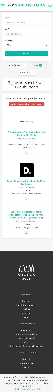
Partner (26, 309)
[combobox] (26, 22)
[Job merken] (27, 152)
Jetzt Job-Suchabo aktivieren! (28, 104)
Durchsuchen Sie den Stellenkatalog (26, 346)
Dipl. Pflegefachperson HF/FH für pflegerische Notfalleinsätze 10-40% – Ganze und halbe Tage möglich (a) (26, 214)
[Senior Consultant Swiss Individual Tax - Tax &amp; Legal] (26, 170)
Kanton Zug (31, 138)
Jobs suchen (26, 330)
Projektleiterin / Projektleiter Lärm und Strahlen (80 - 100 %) (27, 133)
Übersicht (26, 359)
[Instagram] (31, 286)
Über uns (26, 301)
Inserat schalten (26, 363)
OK (38, 389)
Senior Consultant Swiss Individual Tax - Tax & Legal (26, 182)
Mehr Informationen (24, 389)
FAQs (26, 342)
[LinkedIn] (22, 286)
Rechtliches (26, 313)
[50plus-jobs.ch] (26, 4)
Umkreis (9, 40)
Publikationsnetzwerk (26, 305)
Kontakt (26, 317)
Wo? (7, 29)
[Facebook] (27, 286)
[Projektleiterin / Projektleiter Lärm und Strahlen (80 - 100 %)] (26, 121)
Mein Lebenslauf (26, 338)
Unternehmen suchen (26, 334)
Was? (7, 17)
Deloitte (31, 187)
